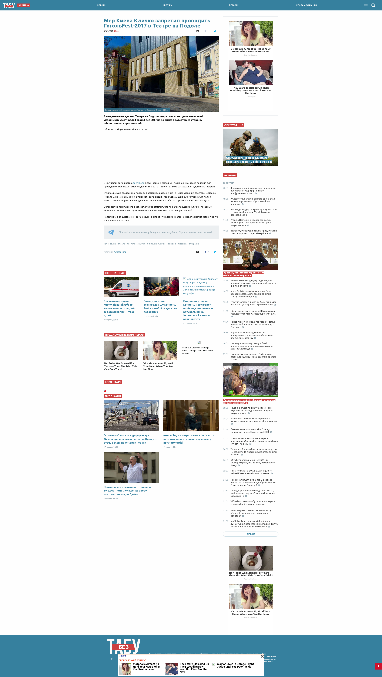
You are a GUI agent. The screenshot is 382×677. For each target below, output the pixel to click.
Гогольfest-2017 (136, 244)
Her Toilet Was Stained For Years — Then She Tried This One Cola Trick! (120, 366)
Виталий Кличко (157, 244)
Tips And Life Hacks (251, 579)
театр (122, 244)
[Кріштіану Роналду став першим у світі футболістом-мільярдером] (250, 255)
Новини (183, 244)
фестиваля (138, 182)
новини (101, 5)
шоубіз (167, 5)
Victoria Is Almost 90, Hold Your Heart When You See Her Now (158, 366)
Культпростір (120, 252)
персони (234, 5)
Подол (172, 244)
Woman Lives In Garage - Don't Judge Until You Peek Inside (197, 350)
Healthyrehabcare (250, 618)
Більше (251, 534)
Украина (195, 244)
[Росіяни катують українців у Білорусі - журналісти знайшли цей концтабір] (250, 381)
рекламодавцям (306, 5)
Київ (113, 244)
